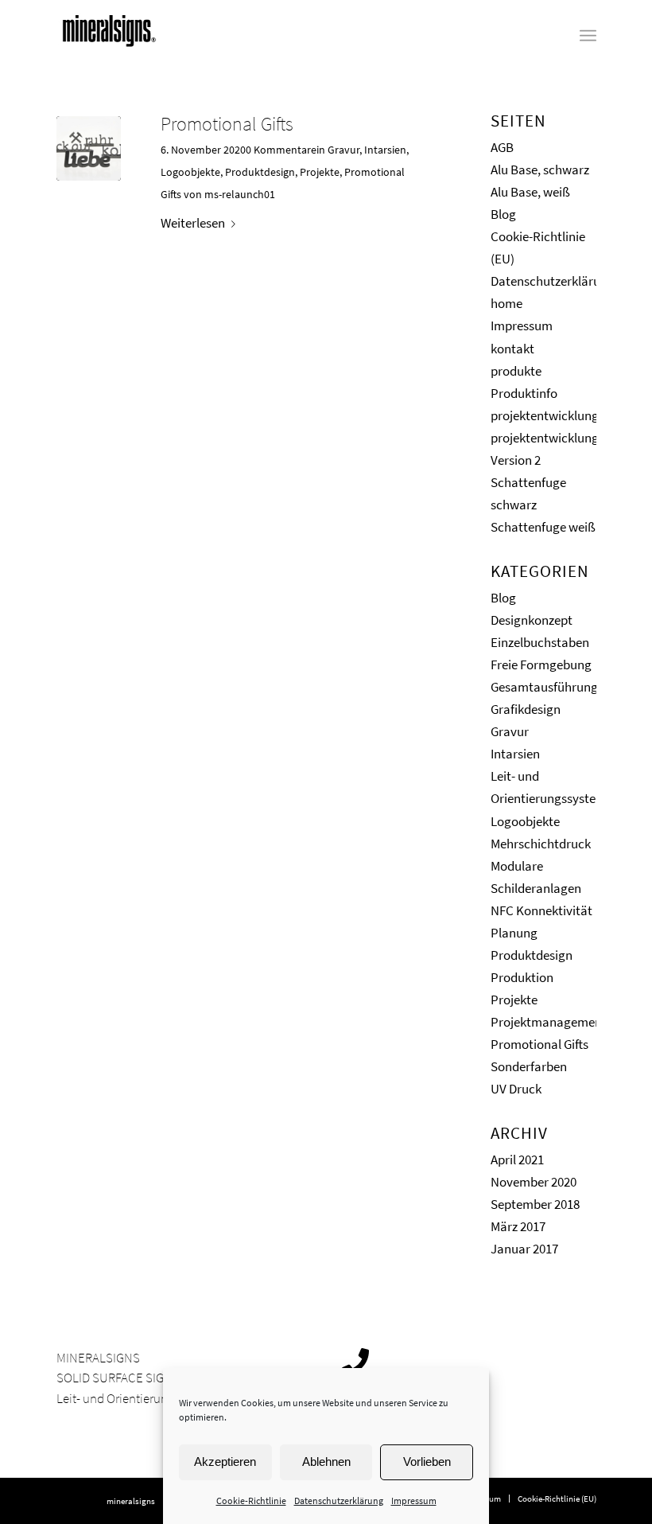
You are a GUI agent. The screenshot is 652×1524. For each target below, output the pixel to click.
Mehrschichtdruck (541, 843)
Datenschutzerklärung (338, 1500)
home (506, 303)
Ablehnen (326, 1461)
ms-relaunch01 (239, 194)
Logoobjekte (190, 172)
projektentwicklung (545, 415)
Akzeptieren (225, 1461)
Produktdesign (260, 172)
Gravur (343, 149)
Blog (503, 214)
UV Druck (516, 1088)
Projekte (320, 172)
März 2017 (518, 1226)
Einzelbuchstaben (540, 642)
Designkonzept (531, 620)
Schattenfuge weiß (543, 527)
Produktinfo (524, 393)
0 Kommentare (281, 149)
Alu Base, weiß (530, 192)
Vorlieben (427, 1461)
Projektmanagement (549, 1022)
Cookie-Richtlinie (251, 1500)
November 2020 (533, 1182)
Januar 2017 (524, 1248)
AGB (502, 147)
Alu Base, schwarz (540, 169)
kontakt (512, 348)
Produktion (522, 977)
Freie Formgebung (541, 664)
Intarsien (385, 149)
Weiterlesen (193, 223)
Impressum (414, 1500)
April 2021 (517, 1159)
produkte (516, 371)
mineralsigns (131, 1500)
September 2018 (535, 1204)
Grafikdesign (526, 709)
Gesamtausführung (544, 687)
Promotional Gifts (227, 123)
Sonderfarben (529, 1066)
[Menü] (588, 35)
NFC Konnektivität (541, 910)
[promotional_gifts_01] (88, 148)
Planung (514, 932)
